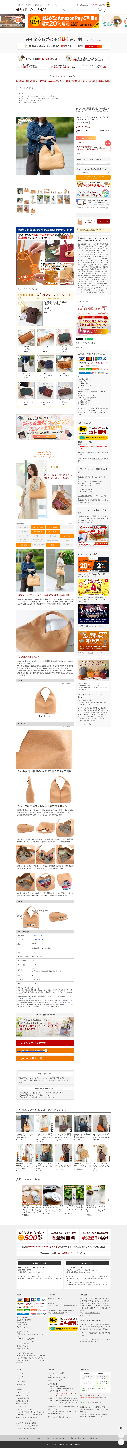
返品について (80, 347)
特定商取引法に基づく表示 (76, 1438)
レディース (25, 98)
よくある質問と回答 (22, 1398)
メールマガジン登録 (22, 1392)
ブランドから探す (22, 1373)
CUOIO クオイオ (37, 940)
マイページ (20, 1387)
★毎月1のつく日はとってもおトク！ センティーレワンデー (92, 627)
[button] (24, 21)
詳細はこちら (96, 412)
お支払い (20, 1295)
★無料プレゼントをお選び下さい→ (89, 159)
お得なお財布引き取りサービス (26, 1428)
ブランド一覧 (26, 96)
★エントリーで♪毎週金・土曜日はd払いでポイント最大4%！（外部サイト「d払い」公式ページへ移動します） (93, 599)
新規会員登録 (20, 1384)
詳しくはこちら (58, 1080)
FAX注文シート (71, 1270)
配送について (58, 1313)
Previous (18, 1200)
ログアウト (20, 1390)
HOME (18, 94)
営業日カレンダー (86, 1369)
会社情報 (52, 1369)
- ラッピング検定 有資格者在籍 (26, 1417)
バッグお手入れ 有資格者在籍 (26, 1423)
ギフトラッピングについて (25, 1409)
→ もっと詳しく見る (84, 724)
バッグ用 (81, 496)
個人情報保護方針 (59, 1438)
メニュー (20, 1369)
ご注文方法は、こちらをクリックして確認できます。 (93, 209)
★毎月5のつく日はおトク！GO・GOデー (91, 653)
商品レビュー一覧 (22, 1395)
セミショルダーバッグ (53, 98)
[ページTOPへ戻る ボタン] (121, 1442)
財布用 (87, 496)
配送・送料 (52, 1295)
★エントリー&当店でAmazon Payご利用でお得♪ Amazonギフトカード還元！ (93, 575)
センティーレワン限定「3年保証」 (27, 1426)
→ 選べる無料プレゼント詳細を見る (93, 177)
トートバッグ (39, 100)
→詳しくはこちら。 (26, 998)
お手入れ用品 (20, 1381)
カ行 (44, 96)
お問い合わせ (93, 1438)
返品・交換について (92, 1313)
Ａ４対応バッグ (37, 102)
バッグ (32, 98)
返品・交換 (84, 1295)
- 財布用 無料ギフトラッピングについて (29, 1415)
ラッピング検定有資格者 (93, 500)
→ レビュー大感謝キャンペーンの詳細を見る (93, 313)
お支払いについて (22, 1401)
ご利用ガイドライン (36, 1360)
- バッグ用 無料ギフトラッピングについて (30, 1412)
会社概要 (57, 1417)
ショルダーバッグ (40, 98)
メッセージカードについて (25, 1420)
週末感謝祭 (87, 146)
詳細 (105, 1329)
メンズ (18, 1379)
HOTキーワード (26, 102)
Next (109, 1200)
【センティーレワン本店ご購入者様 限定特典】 (92, 169)
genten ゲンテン (36, 96)
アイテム (24, 94)
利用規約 (47, 1438)
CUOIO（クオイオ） (52, 96)
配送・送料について (22, 1403)
